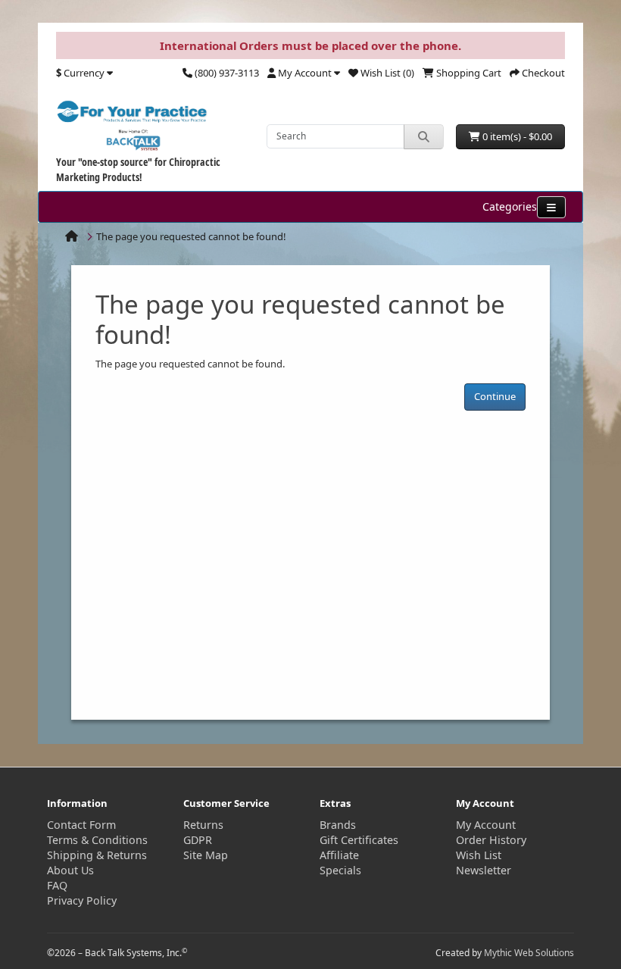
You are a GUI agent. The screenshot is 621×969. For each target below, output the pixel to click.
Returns (203, 824)
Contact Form (81, 824)
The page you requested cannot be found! (191, 236)
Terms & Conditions (97, 840)
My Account (486, 824)
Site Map (205, 855)
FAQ (57, 885)
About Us (70, 870)
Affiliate (339, 855)
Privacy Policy (82, 900)
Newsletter (483, 870)
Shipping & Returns (97, 855)
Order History (491, 840)
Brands (338, 824)
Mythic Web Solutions (529, 952)
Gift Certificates (359, 840)
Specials (340, 870)
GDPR (197, 840)
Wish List (478, 855)
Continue (495, 396)
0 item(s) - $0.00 (516, 136)
